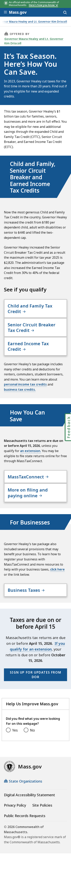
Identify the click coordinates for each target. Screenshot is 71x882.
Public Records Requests (24, 815)
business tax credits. (20, 389)
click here (57, 569)
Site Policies (42, 805)
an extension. (30, 451)
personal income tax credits (25, 384)
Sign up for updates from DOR (35, 674)
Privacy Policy (15, 805)
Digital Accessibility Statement (29, 794)
